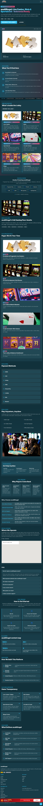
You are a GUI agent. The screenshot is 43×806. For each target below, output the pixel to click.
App (23, 781)
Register (24, 776)
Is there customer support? (9, 593)
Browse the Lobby (9, 22)
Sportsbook (3, 784)
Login (21, 22)
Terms (2, 789)
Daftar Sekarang (27, 800)
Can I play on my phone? (8, 581)
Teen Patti (3, 794)
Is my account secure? (8, 587)
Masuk (37, 800)
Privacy (2, 791)
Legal (2, 792)
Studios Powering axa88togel (30, 98)
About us (2, 788)
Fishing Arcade (4, 779)
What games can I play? (8, 590)
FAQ (23, 779)
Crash (2, 776)
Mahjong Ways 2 (4, 795)
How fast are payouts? (8, 584)
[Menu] (40, 1)
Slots (2, 782)
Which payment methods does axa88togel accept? (14, 578)
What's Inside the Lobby (19, 98)
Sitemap (40, 802)
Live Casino (3, 781)
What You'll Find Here (10, 98)
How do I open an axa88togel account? (12, 571)
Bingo (2, 778)
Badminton (3, 797)
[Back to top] (41, 804)
